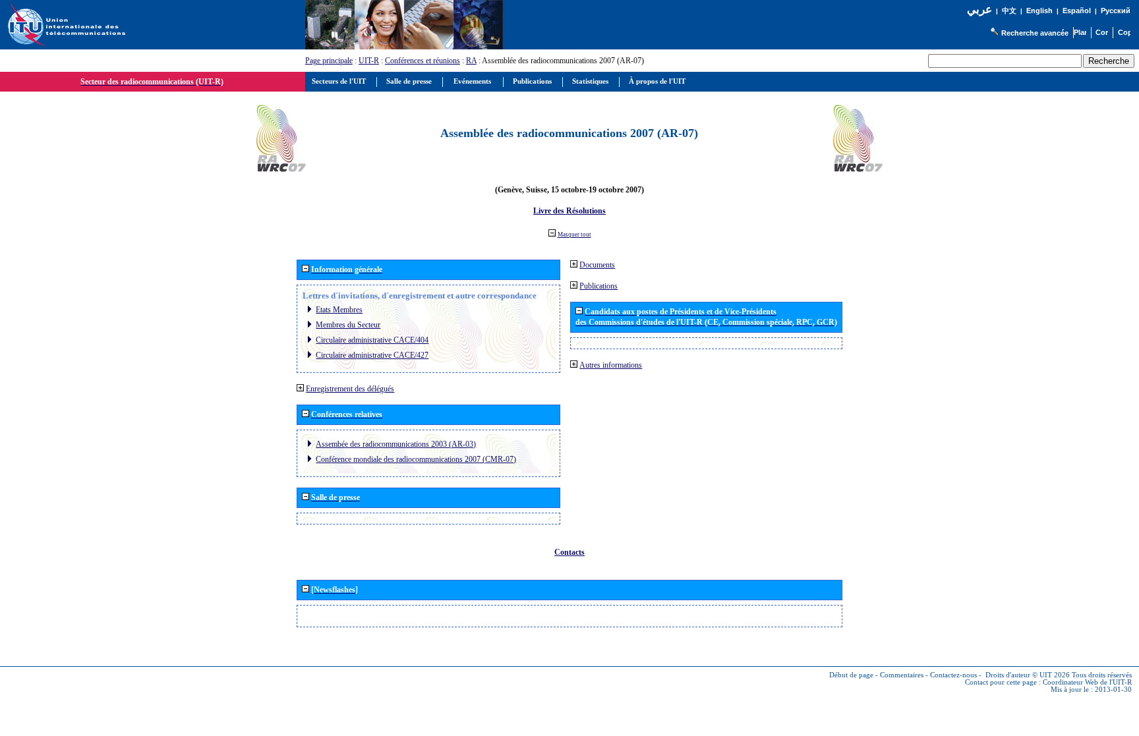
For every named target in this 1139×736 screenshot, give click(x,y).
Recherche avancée (1034, 33)
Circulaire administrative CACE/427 (372, 355)
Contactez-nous (953, 675)
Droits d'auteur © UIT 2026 (1027, 675)
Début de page (851, 675)
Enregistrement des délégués (350, 388)
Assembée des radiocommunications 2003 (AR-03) (396, 444)
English (1039, 10)
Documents (597, 264)
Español (1077, 10)
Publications (598, 286)
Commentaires (901, 675)
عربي (979, 9)
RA (471, 60)
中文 (1009, 10)
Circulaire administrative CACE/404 (372, 340)
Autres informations (610, 365)
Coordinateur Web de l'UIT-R (1087, 682)
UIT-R (369, 60)
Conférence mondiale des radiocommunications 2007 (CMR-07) (416, 459)
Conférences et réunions (422, 60)
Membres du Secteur (348, 324)
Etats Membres (339, 309)
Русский (1115, 10)
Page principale (329, 60)
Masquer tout (574, 234)
